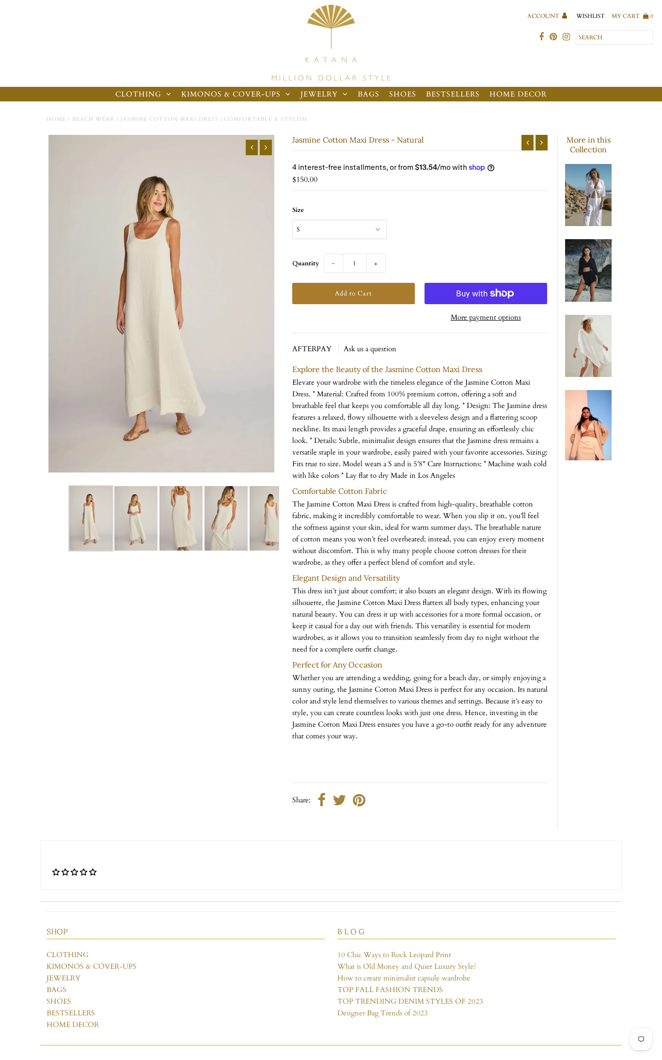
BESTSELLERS (453, 94)
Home (56, 119)
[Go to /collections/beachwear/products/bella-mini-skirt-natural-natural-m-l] (588, 458)
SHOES (402, 94)
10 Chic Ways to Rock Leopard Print (394, 955)
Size (298, 210)
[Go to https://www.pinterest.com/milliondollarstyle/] (553, 37)
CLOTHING (138, 94)
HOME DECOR (518, 94)
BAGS (368, 94)
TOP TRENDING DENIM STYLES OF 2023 (410, 1001)
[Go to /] (330, 43)
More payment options (486, 317)
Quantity (305, 263)
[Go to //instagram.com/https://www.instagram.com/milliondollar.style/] (566, 37)
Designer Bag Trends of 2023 (382, 1013)
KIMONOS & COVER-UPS (231, 94)
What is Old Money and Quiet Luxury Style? (406, 966)
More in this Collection (589, 144)
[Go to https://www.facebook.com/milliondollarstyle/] (541, 37)
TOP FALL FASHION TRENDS (390, 990)
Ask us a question (370, 349)
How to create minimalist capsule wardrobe (403, 978)
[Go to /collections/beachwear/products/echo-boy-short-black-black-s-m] (588, 299)
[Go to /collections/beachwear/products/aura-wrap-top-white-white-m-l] (588, 223)
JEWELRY (319, 94)
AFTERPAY (312, 349)
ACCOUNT (544, 16)
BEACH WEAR (93, 119)
